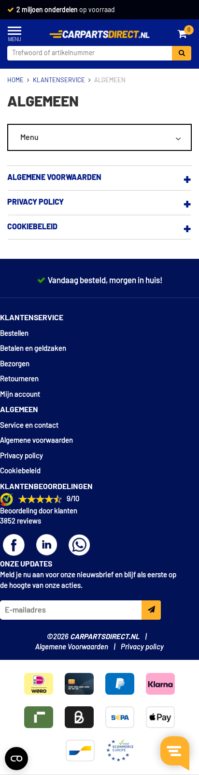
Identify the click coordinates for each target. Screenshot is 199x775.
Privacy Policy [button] (35, 202)
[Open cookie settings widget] (16, 758)
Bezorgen (14, 364)
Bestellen (14, 333)
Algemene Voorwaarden (71, 647)
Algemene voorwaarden (36, 440)
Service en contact (29, 425)
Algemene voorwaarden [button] (54, 177)
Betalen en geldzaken (33, 348)
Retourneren (19, 379)
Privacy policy (21, 456)
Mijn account (20, 394)
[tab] (99, 178)
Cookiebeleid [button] (32, 227)
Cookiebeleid (20, 471)
